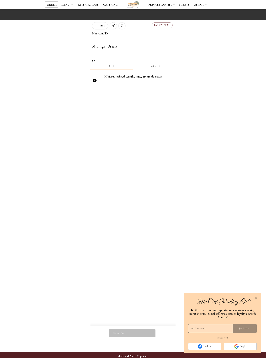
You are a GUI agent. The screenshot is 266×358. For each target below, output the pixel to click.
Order (52, 4)
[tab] (111, 66)
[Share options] (113, 25)
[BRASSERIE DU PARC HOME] (133, 4)
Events (184, 4)
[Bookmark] (122, 25)
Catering (110, 4)
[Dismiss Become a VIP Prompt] (256, 297)
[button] (67, 5)
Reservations (88, 4)
